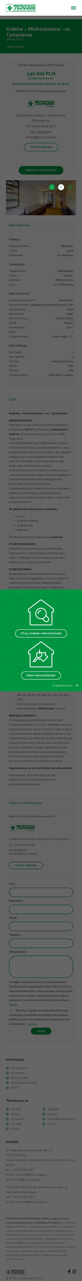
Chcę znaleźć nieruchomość (41, 633)
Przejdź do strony (63, 685)
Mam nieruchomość (41, 675)
